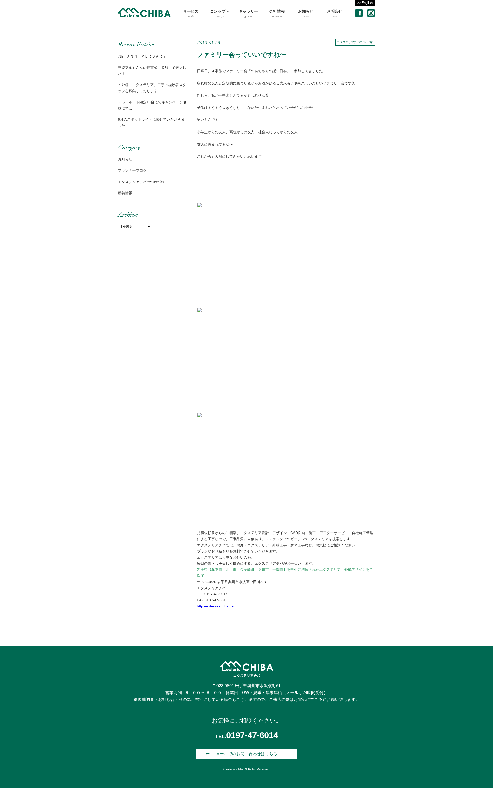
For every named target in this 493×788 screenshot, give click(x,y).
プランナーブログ (132, 170)
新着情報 (125, 193)
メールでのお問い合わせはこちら (246, 754)
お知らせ (125, 159)
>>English (365, 3)
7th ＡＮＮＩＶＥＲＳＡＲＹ (142, 56)
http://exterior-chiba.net (216, 606)
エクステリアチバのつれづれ (355, 42)
